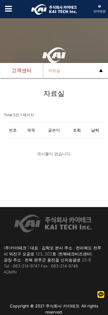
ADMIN (10, 271)
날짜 (95, 130)
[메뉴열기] (8, 9)
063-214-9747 (26, 265)
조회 (77, 130)
